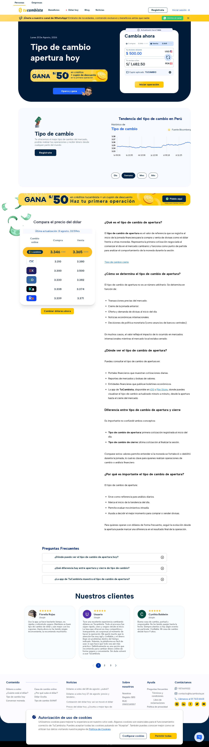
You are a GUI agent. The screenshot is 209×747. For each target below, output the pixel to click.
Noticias (100, 10)
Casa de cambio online (45, 689)
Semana (128, 175)
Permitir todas (163, 735)
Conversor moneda (15, 700)
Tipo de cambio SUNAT (45, 700)
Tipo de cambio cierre (116, 262)
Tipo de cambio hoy (15, 697)
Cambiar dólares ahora (57, 311)
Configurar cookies (133, 735)
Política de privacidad (157, 706)
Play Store (162, 389)
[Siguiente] (115, 665)
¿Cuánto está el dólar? (17, 693)
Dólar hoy (73, 10)
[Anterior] (93, 665)
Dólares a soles (13, 689)
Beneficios (53, 10)
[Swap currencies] (168, 57)
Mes (142, 175)
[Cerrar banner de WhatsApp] (188, 18)
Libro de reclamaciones (158, 701)
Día (115, 175)
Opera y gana (69, 91)
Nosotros (126, 693)
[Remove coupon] (170, 72)
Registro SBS (128, 697)
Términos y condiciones (157, 694)
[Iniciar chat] (199, 737)
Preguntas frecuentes (157, 689)
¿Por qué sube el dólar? (46, 693)
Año (153, 175)
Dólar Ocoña (40, 697)
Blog (87, 10)
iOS (152, 389)
